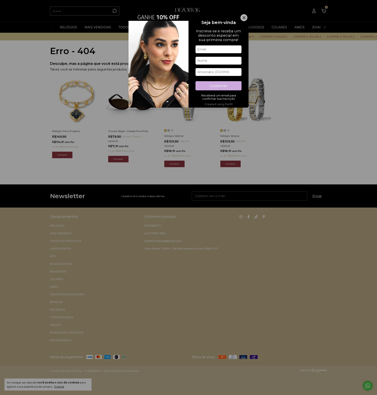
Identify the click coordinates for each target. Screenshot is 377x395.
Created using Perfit (218, 104)
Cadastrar (218, 86)
